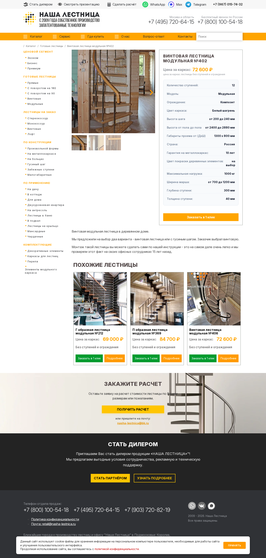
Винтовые (34, 98)
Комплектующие (37, 244)
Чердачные (35, 236)
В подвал (34, 220)
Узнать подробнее (154, 478)
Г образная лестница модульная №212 (93, 331)
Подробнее (115, 358)
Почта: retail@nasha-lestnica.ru (53, 524)
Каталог (36, 36)
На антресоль (37, 210)
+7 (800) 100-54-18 (220, 21)
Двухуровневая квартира (45, 204)
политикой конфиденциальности (117, 549)
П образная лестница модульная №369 (149, 331)
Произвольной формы (43, 148)
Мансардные (36, 231)
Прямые (33, 82)
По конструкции (37, 142)
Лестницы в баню (39, 215)
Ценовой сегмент (38, 51)
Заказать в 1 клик (201, 217)
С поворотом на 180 (41, 88)
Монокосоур (36, 123)
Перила (32, 261)
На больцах (35, 158)
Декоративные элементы (45, 250)
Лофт (31, 134)
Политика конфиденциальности (55, 519)
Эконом (32, 57)
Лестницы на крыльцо (42, 225)
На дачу (33, 189)
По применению (36, 182)
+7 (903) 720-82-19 (147, 510)
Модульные (35, 103)
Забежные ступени (40, 169)
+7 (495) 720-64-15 (171, 21)
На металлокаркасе (41, 153)
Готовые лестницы (39, 76)
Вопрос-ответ (154, 36)
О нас (125, 36)
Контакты (185, 36)
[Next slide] (151, 92)
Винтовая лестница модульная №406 (205, 331)
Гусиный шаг (36, 164)
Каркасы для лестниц (42, 256)
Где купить (95, 36)
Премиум (34, 68)
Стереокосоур (37, 118)
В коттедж (34, 194)
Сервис (64, 36)
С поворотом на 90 (41, 93)
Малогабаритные (39, 174)
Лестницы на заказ (39, 112)
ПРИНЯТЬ (234, 545)
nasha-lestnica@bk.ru (133, 423)
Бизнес (32, 63)
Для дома (34, 199)
